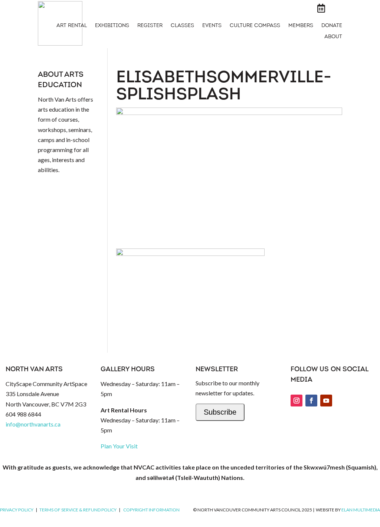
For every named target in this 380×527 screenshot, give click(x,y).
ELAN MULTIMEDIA (360, 510)
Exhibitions (112, 26)
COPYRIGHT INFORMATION (151, 510)
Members (300, 26)
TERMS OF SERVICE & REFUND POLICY (78, 510)
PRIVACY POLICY (16, 510)
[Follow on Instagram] (296, 400)
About (333, 37)
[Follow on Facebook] (311, 400)
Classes (182, 26)
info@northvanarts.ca (33, 424)
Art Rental (71, 26)
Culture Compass (255, 26)
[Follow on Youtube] (326, 400)
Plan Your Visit (119, 445)
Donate (331, 26)
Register (150, 26)
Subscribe (220, 412)
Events (212, 26)
